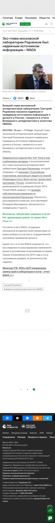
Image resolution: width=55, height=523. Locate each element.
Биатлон (33, 433)
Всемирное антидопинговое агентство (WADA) (23, 289)
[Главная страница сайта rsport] (15, 24)
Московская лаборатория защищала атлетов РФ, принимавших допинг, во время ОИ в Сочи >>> (27, 217)
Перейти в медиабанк (38, 92)
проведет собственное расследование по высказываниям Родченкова (22, 193)
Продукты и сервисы (37, 437)
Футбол (6, 433)
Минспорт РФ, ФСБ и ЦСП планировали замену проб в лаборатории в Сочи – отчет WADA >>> (26, 271)
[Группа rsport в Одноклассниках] (37, 418)
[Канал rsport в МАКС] (7, 418)
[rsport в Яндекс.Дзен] (17, 418)
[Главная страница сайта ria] (3, 24)
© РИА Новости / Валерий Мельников (16, 92)
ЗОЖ (42, 433)
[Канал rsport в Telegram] (47, 418)
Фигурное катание (19, 433)
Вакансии (7, 448)
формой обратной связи (26, 490)
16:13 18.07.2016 (10, 31)
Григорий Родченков (12, 285)
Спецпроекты (9, 437)
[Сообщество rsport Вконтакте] (27, 418)
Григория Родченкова (28, 168)
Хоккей (49, 433)
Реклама (21, 437)
